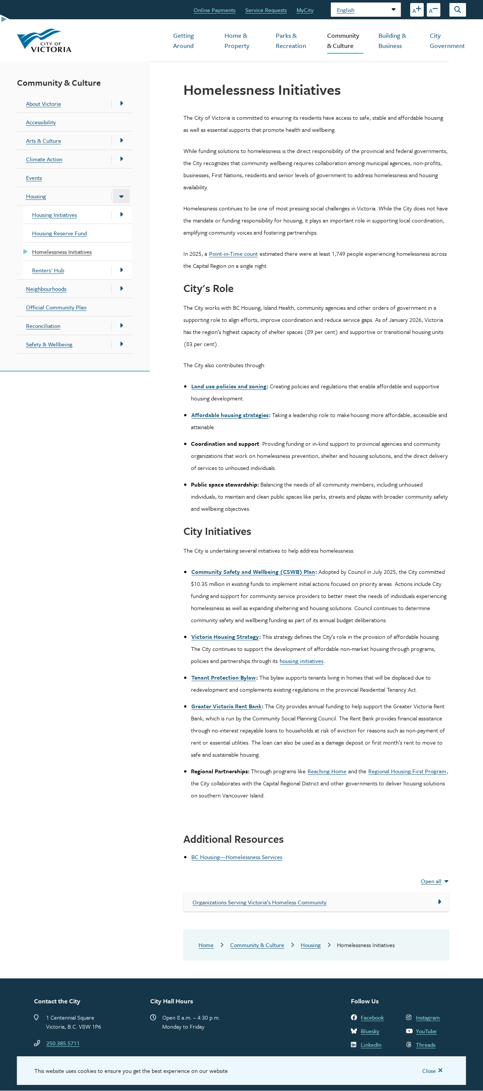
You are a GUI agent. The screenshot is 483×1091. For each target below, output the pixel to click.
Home (206, 945)
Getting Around (183, 40)
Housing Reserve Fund (59, 233)
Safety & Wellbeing (49, 344)
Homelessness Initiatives (62, 251)
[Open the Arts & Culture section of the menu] (121, 140)
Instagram (428, 1017)
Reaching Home (327, 771)
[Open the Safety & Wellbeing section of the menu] (121, 344)
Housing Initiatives (54, 214)
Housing (36, 196)
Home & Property (237, 40)
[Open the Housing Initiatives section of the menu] (121, 214)
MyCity (305, 10)
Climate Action (44, 159)
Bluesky (370, 1031)
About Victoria (43, 103)
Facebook (372, 1017)
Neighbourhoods (46, 288)
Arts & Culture (43, 140)
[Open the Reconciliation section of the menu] (121, 325)
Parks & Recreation (291, 40)
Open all (431, 881)
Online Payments (214, 10)
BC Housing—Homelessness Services (236, 857)
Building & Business (392, 40)
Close (429, 1070)
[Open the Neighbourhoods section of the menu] (121, 288)
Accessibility (41, 122)
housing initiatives (301, 661)
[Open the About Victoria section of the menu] (121, 103)
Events (34, 177)
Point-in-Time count (233, 253)
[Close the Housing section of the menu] (121, 196)
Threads (425, 1044)
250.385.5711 (63, 1043)
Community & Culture (343, 40)
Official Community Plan (56, 307)
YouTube (426, 1031)
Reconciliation (43, 325)
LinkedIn (371, 1044)
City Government (447, 40)
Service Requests (266, 10)
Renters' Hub (48, 270)
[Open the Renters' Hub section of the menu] (121, 270)
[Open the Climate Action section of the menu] (121, 159)
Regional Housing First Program (407, 771)
